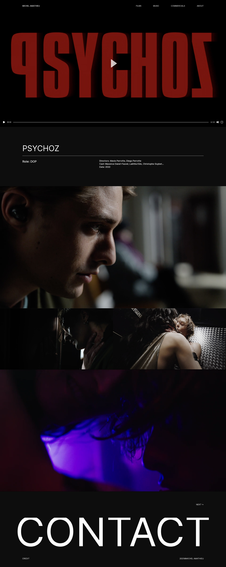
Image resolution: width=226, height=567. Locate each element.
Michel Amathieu (31, 6)
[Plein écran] (222, 122)
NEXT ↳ (200, 504)
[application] (113, 63)
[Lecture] (4, 122)
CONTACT (113, 531)
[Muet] (218, 122)
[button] (113, 63)
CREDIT (25, 558)
